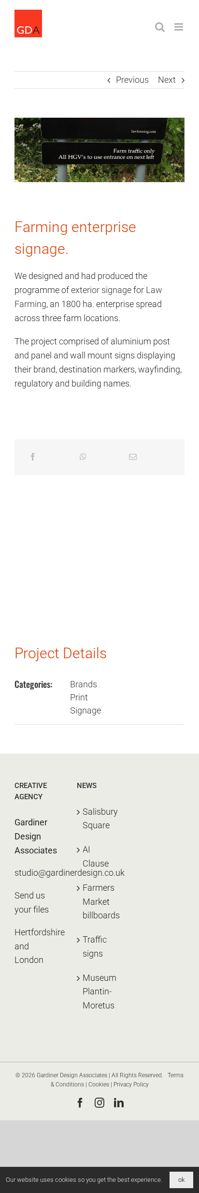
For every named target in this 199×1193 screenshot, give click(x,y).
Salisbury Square (100, 818)
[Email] (133, 457)
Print (79, 697)
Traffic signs (95, 946)
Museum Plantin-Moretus (99, 992)
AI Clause (96, 856)
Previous (132, 80)
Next (167, 80)
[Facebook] (33, 457)
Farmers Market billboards (100, 902)
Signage (85, 710)
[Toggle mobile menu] (179, 27)
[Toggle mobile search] (160, 27)
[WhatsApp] (83, 457)
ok (181, 1179)
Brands (83, 684)
